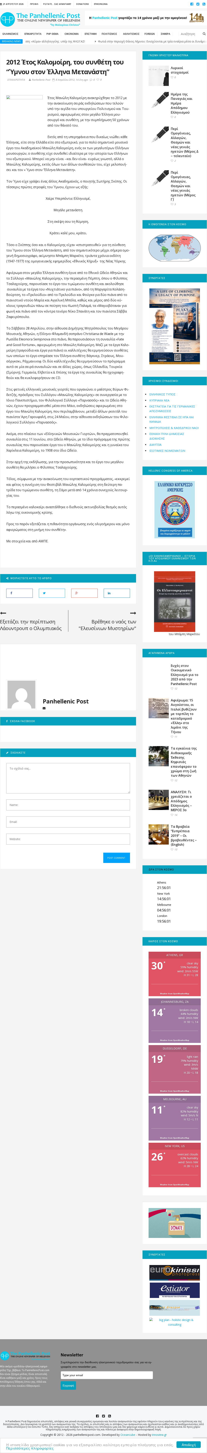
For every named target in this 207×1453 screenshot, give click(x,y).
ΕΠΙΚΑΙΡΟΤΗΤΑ (16, 80)
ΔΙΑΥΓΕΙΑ (155, 445)
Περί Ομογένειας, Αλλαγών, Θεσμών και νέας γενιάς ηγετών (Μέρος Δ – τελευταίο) (185, 142)
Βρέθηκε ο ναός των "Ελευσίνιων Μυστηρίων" (107, 625)
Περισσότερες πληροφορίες (30, 1448)
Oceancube (127, 1435)
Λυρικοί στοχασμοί (180, 70)
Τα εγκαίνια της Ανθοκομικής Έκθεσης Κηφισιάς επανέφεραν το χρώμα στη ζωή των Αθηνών (184, 762)
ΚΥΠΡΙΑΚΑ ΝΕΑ (159, 400)
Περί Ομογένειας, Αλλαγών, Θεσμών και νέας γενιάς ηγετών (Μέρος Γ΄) (183, 186)
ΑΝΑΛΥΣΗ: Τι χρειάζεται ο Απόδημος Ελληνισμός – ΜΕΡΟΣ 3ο (181, 801)
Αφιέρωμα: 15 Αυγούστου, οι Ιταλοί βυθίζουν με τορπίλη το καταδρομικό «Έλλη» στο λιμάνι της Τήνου (184, 716)
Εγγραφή (68, 1385)
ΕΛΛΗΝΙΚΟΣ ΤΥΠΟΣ (162, 394)
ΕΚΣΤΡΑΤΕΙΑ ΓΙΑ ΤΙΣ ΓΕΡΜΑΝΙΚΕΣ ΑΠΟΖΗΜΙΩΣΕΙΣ (172, 408)
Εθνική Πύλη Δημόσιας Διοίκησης (166, 436)
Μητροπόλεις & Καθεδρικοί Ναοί (174, 428)
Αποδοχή (189, 1444)
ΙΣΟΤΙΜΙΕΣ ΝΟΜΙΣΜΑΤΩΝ (167, 451)
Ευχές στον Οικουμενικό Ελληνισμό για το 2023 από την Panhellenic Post (184, 674)
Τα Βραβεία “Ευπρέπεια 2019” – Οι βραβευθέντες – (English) (184, 835)
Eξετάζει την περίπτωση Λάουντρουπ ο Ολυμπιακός (31, 625)
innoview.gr (159, 1435)
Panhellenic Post (41, 79)
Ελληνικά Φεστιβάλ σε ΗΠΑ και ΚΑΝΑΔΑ (171, 419)
